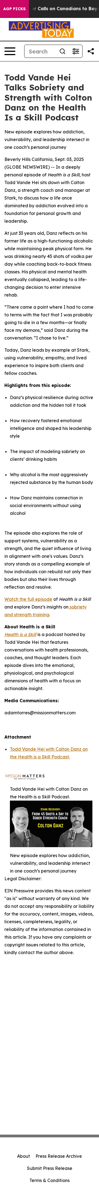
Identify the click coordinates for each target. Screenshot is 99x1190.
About (23, 1156)
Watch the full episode (28, 599)
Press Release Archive (58, 1156)
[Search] (62, 51)
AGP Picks (14, 8)
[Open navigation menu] (9, 51)
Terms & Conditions (49, 1180)
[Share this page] (91, 51)
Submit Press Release (49, 1168)
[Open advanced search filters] (75, 51)
